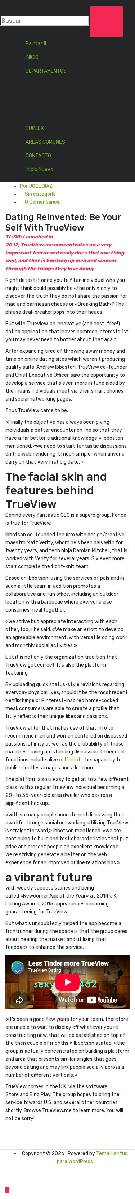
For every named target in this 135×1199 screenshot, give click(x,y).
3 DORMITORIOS (68, 105)
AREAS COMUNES (45, 142)
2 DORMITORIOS (68, 94)
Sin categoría (40, 194)
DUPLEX (35, 128)
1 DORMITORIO (65, 83)
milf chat (70, 760)
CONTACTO (38, 156)
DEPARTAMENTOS (46, 71)
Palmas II (36, 44)
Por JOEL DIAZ (36, 186)
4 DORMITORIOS (68, 116)
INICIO (32, 57)
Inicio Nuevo (39, 169)
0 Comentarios (41, 202)
